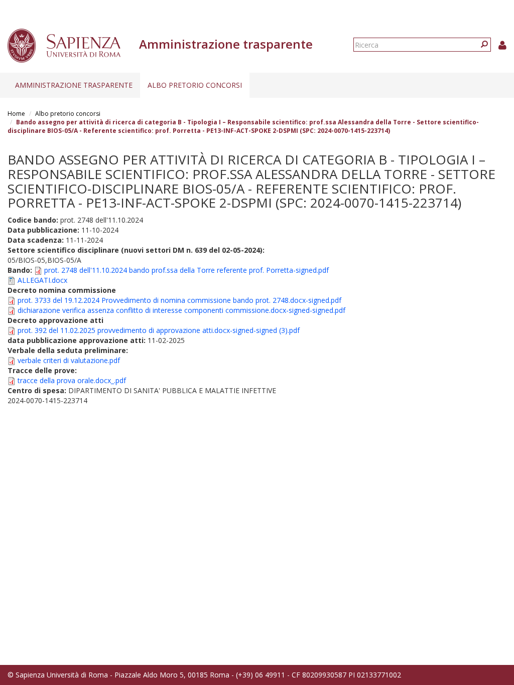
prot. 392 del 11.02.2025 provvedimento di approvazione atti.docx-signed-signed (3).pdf (159, 330)
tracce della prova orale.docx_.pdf (72, 380)
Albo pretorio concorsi (195, 85)
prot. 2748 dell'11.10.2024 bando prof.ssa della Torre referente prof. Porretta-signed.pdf (186, 270)
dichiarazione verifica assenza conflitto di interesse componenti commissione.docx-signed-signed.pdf (181, 310)
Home (16, 113)
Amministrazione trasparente (74, 85)
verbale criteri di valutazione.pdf (69, 360)
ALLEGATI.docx (42, 280)
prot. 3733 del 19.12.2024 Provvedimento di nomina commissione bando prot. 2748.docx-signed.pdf (179, 300)
